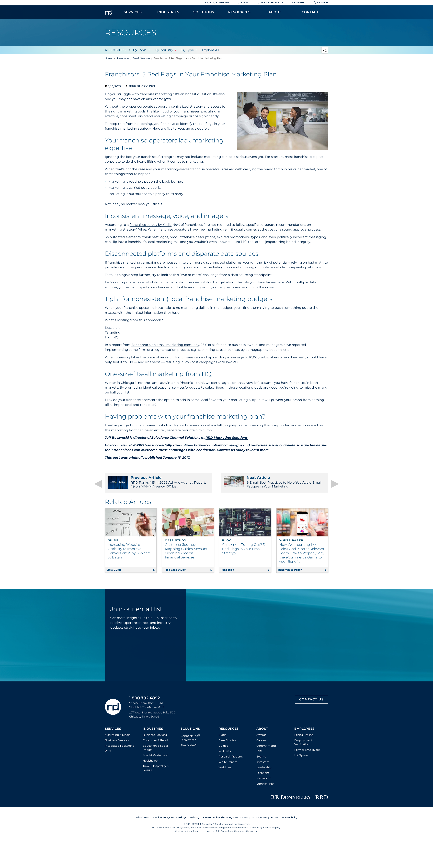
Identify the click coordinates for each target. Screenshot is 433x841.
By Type (187, 50)
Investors (262, 762)
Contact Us (311, 699)
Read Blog (246, 569)
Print (108, 751)
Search (322, 2)
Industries (153, 729)
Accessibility (289, 817)
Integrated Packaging (119, 745)
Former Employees (307, 749)
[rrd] (108, 12)
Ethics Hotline (303, 734)
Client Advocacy (270, 2)
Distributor (143, 817)
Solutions (190, 729)
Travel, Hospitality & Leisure (156, 768)
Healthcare (150, 760)
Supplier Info (265, 783)
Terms (274, 817)
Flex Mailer (189, 745)
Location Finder (216, 2)
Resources (115, 50)
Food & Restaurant (155, 755)
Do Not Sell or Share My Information (225, 817)
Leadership (263, 767)
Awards (261, 734)
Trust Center (259, 817)
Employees (304, 729)
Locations (262, 772)
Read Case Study (189, 569)
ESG (259, 751)
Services (113, 729)
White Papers (228, 762)
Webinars (225, 767)
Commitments (266, 745)
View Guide (131, 569)
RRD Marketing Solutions (227, 438)
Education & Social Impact (155, 747)
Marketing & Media (117, 734)
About (262, 729)
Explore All (210, 50)
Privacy (194, 817)
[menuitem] (133, 14)
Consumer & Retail (155, 740)
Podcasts (225, 751)
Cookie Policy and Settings (169, 817)
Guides (223, 745)
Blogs (222, 734)
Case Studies (227, 740)
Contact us (226, 450)
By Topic (140, 50)
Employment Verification (303, 742)
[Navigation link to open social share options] (325, 50)
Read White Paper (303, 569)
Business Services (117, 740)
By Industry (164, 50)
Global (243, 2)
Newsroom (263, 778)
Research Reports (231, 756)
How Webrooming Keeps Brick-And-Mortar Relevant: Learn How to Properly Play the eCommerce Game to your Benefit (302, 553)
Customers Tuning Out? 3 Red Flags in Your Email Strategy (243, 549)
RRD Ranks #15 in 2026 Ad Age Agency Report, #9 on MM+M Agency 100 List (168, 482)
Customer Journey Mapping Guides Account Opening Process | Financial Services (186, 551)
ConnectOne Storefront (190, 738)
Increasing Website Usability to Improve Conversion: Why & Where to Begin (129, 551)
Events (261, 756)
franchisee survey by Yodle (151, 225)
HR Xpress (301, 755)
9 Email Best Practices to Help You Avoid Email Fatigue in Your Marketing (284, 482)
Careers (298, 2)
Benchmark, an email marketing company (165, 345)
